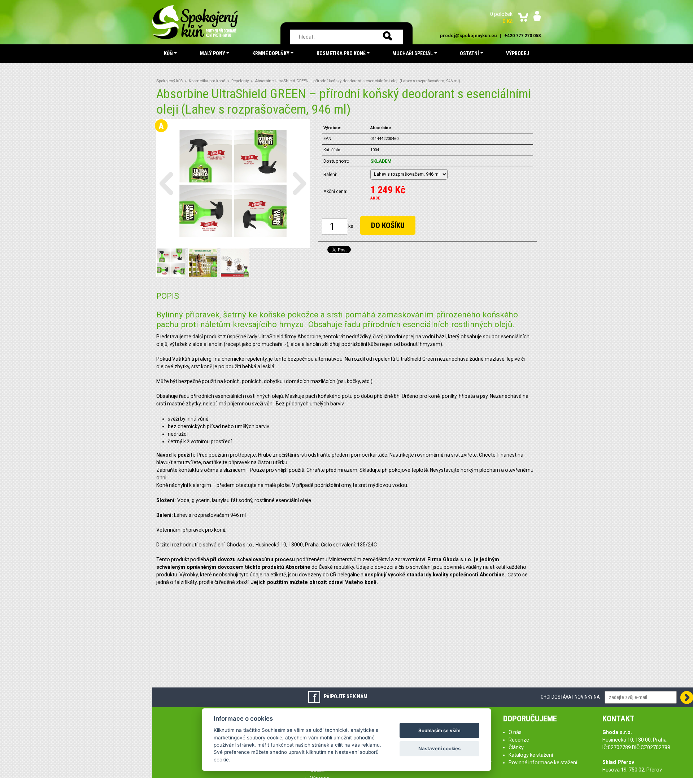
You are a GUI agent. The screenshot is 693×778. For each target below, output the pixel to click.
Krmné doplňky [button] (270, 53)
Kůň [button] (168, 53)
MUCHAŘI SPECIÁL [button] (412, 53)
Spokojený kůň (169, 81)
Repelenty (240, 81)
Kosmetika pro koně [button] (341, 53)
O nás (515, 732)
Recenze (519, 740)
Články (516, 747)
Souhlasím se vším (439, 730)
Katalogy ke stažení (531, 755)
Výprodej (517, 53)
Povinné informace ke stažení (543, 762)
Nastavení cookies (439, 748)
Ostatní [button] (469, 53)
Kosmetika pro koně (207, 81)
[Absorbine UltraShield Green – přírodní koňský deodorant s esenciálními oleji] (233, 183)
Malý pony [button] (212, 53)
